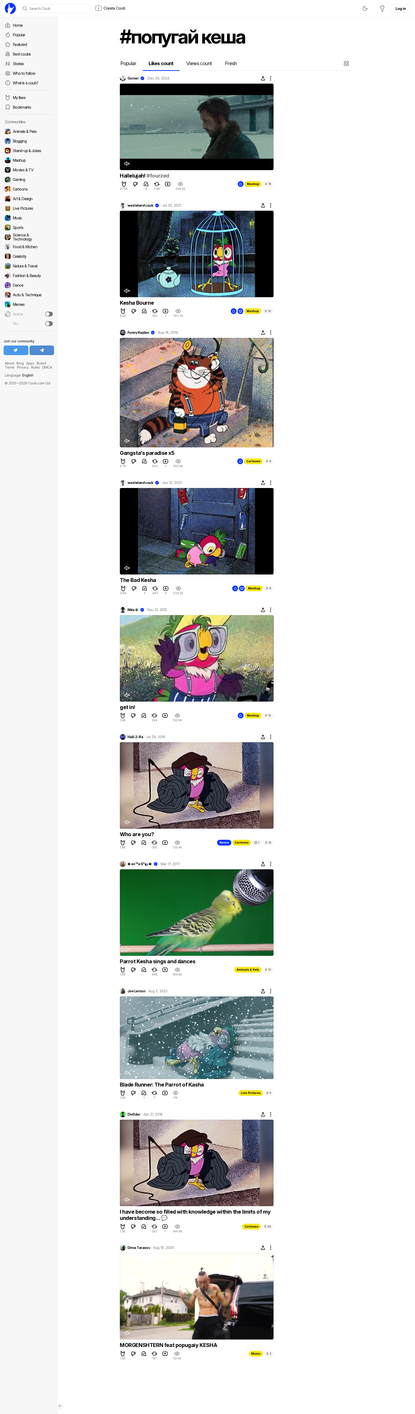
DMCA (47, 367)
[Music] (29, 218)
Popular (19, 34)
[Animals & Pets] (29, 131)
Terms (10, 367)
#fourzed (157, 176)
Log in (401, 8)
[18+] (49, 323)
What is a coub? (25, 82)
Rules (35, 367)
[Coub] (10, 8)
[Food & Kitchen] (29, 247)
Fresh (231, 63)
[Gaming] (29, 179)
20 (267, 1226)
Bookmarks (22, 107)
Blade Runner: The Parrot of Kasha (162, 1084)
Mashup (253, 184)
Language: (19, 375)
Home (18, 25)
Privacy (23, 367)
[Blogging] (29, 141)
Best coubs (22, 54)
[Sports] (29, 227)
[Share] (263, 78)
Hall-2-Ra (135, 737)
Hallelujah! (133, 176)
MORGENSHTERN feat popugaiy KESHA (168, 1345)
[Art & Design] (29, 199)
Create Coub (114, 8)
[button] (347, 63)
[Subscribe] (49, 314)
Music (256, 1353)
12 (268, 715)
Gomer (133, 78)
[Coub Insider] (382, 8)
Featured (20, 44)
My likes (19, 97)
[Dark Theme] (365, 8)
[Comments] (146, 184)
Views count (199, 63)
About (9, 363)
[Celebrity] (29, 256)
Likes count (161, 63)
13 (268, 842)
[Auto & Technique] (29, 295)
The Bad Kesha (138, 580)
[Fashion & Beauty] (29, 275)
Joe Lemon (136, 991)
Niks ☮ (133, 609)
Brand (41, 363)
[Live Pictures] (29, 208)
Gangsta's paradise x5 (147, 453)
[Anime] (29, 314)
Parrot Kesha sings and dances (157, 961)
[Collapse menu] (60, 1405)
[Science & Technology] (29, 237)
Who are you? (137, 834)
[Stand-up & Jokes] (29, 150)
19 (268, 184)
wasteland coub (140, 205)
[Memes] (29, 304)
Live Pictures (251, 1093)
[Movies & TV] (29, 170)
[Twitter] (16, 350)
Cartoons (253, 461)
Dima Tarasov (139, 1247)
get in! (127, 707)
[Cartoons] (29, 189)
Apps (30, 363)
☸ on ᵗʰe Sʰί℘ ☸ (140, 864)
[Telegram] (42, 350)
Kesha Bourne (137, 303)
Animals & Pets (248, 969)
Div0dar (134, 1114)
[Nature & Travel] (29, 266)
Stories (18, 63)
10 (268, 311)
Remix (224, 842)
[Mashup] (29, 160)
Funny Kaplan (138, 332)
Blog (20, 363)
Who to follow (24, 73)
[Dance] (29, 285)
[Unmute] (126, 163)
